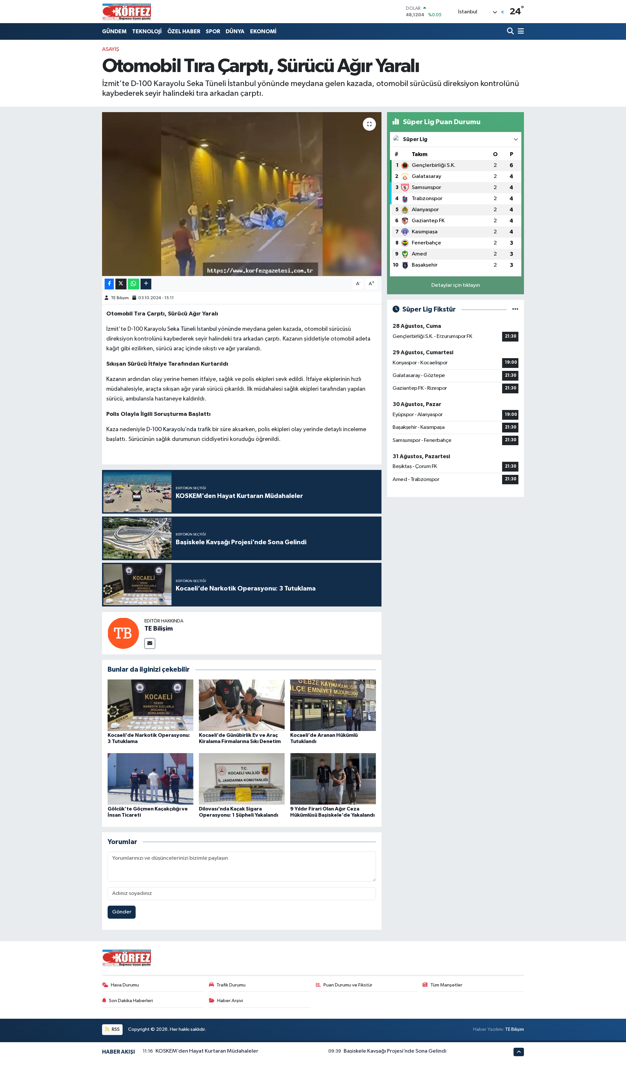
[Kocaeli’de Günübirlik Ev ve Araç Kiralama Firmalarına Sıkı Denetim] (242, 705)
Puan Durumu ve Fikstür (347, 985)
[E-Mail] (149, 643)
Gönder (121, 912)
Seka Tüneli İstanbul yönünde (204, 329)
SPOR (213, 31)
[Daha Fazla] (146, 284)
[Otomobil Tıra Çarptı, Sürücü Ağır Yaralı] (241, 194)
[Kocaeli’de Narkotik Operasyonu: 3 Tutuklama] (150, 705)
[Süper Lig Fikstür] (515, 309)
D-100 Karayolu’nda (171, 429)
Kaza (112, 379)
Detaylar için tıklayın (455, 285)
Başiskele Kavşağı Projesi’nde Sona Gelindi (395, 1051)
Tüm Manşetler (446, 985)
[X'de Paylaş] (121, 284)
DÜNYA (235, 31)
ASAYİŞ (110, 49)
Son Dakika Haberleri (131, 1000)
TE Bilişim (120, 298)
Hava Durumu (125, 985)
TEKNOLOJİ (147, 31)
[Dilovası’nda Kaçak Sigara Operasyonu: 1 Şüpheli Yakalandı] (242, 778)
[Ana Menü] (519, 31)
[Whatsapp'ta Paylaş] (133, 284)
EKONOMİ (263, 31)
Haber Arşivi (230, 1000)
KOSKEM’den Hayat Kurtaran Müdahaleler (207, 1051)
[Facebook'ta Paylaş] (109, 284)
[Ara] (511, 31)
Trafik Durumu (231, 985)
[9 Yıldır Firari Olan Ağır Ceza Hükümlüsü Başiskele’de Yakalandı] (333, 778)
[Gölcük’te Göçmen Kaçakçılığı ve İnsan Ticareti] (150, 778)
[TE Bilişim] (123, 633)
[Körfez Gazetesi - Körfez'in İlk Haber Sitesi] (126, 11)
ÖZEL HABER (183, 31)
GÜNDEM (114, 31)
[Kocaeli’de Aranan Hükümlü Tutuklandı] (333, 705)
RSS (115, 1029)
